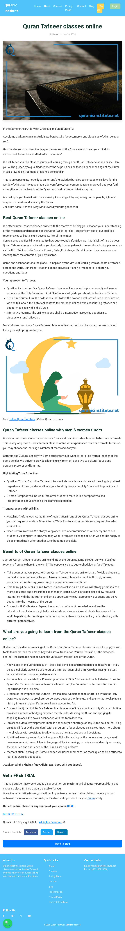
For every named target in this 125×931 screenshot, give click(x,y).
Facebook (31, 832)
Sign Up (100, 8)
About (47, 6)
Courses (57, 6)
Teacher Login (55, 892)
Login (115, 6)
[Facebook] (6, 917)
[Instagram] (23, 917)
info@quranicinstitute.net (103, 866)
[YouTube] (31, 917)
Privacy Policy (55, 897)
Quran (91, 798)
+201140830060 (99, 869)
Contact (81, 6)
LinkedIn (61, 832)
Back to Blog (62, 843)
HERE (70, 806)
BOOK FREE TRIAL (13, 814)
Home (37, 6)
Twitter (46, 832)
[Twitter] (14, 917)
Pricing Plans (55, 876)
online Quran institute (22, 419)
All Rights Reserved (50, 822)
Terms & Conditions (58, 902)
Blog (91, 6)
